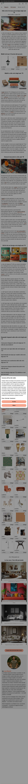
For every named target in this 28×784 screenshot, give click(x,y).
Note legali (7, 398)
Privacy (3, 398)
